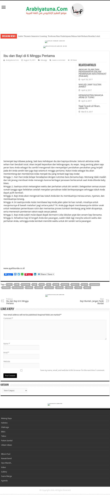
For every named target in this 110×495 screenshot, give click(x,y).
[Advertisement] (55, 24)
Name (6, 344)
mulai (84, 284)
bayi (16, 284)
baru (9, 284)
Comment (8, 318)
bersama (25, 284)
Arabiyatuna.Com (12, 60)
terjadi (69, 288)
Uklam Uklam (6, 445)
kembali (65, 284)
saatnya (39, 288)
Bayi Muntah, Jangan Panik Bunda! (92, 301)
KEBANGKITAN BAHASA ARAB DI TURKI (91, 96)
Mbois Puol (5, 454)
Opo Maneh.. (6, 463)
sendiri (60, 288)
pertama (6, 288)
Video (3, 467)
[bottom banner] (55, 404)
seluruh (49, 288)
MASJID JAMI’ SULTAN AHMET (90, 85)
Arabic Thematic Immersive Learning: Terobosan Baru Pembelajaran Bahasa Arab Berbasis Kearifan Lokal (59, 36)
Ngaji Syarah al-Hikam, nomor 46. (89, 107)
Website (6, 361)
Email (6, 352)
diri (34, 284)
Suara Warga (6, 476)
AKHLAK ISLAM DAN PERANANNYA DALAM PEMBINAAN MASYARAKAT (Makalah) (92, 72)
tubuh (78, 288)
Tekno (3, 436)
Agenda (4, 481)
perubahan (18, 288)
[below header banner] (55, 41)
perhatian (95, 284)
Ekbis (3, 432)
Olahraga (5, 427)
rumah (29, 288)
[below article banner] (55, 295)
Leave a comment (58, 60)
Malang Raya (6, 418)
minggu (75, 284)
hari (42, 284)
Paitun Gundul (6, 440)
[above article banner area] (55, 47)
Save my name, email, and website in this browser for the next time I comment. (72, 370)
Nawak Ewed (6, 458)
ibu (49, 284)
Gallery (4, 472)
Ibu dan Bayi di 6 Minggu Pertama (17, 301)
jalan (56, 284)
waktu (87, 288)
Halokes (4, 423)
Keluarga (44, 60)
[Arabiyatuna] (55, 9)
